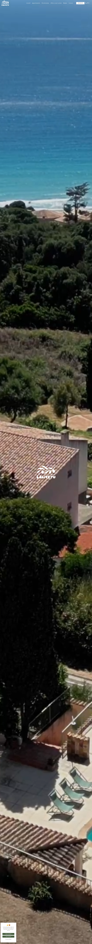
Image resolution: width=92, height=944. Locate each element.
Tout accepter (8, 933)
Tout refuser (8, 936)
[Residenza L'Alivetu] (5, 3)
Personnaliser (8, 939)
